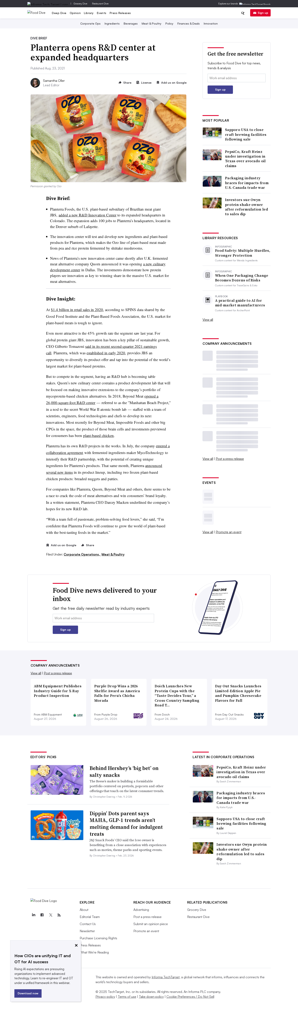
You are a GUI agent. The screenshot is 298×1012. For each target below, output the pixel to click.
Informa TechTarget (166, 977)
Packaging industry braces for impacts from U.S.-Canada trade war (247, 183)
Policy (169, 23)
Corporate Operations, (82, 554)
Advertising (141, 910)
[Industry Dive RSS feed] (59, 915)
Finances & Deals (188, 23)
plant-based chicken (98, 435)
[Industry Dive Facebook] (42, 915)
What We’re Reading (94, 952)
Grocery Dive (80, 3)
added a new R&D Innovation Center (87, 214)
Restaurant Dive (100, 3)
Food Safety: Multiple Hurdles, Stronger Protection (242, 253)
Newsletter (87, 931)
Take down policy (151, 997)
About (84, 910)
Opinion (75, 13)
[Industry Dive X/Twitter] (50, 915)
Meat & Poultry (151, 23)
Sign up (263, 12)
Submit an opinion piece (150, 924)
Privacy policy (105, 997)
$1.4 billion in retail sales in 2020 (77, 309)
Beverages (131, 23)
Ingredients (112, 23)
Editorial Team (90, 917)
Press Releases (120, 13)
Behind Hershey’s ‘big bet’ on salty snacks (124, 771)
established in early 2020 (106, 352)
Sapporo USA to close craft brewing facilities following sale (245, 134)
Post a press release (230, 459)
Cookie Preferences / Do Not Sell (190, 997)
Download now (28, 993)
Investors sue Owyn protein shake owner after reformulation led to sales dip (246, 206)
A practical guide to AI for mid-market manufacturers (240, 303)
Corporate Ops (90, 23)
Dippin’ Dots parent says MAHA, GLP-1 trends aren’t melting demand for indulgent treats (126, 824)
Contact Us (88, 924)
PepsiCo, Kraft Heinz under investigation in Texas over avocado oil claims (245, 158)
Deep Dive (59, 13)
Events (101, 13)
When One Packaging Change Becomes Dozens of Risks (241, 278)
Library (89, 13)
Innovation (211, 23)
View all (208, 320)
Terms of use (127, 997)
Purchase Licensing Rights (98, 938)
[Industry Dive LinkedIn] (33, 915)
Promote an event (228, 532)
